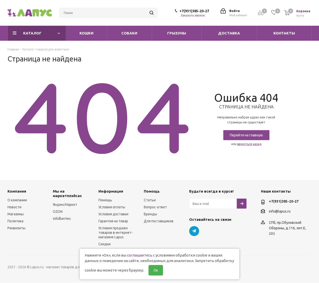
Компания (16, 191)
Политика (15, 221)
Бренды (150, 214)
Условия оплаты (111, 207)
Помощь (105, 200)
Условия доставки (113, 214)
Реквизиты (16, 228)
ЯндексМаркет (65, 205)
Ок (156, 270)
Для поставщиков (158, 221)
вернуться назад (249, 144)
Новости (14, 207)
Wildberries (62, 219)
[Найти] (152, 13)
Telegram (194, 231)
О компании (17, 200)
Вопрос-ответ (155, 207)
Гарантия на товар (113, 221)
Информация (110, 191)
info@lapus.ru (280, 212)
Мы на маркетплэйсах (67, 193)
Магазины (15, 214)
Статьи (150, 200)
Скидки (104, 244)
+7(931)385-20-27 (194, 11)
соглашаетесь (139, 255)
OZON (58, 212)
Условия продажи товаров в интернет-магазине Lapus (115, 232)
